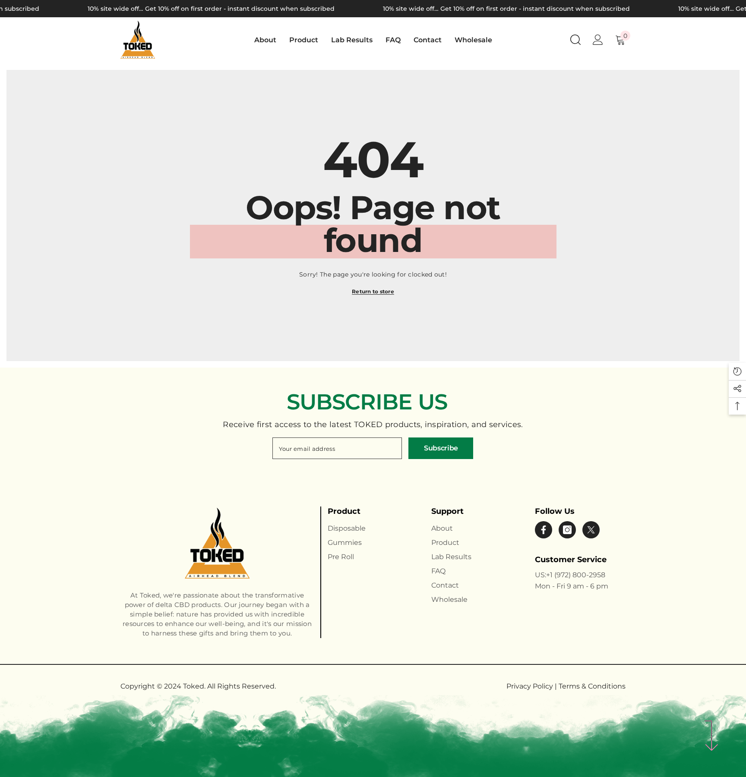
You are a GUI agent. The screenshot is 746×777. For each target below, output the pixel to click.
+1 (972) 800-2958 (575, 575)
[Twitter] (591, 529)
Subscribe (441, 448)
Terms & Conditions (592, 686)
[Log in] (598, 40)
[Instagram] (567, 529)
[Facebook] (543, 529)
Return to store (373, 291)
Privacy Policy (530, 686)
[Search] (575, 39)
